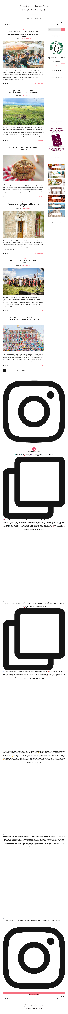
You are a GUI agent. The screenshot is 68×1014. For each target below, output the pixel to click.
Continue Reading (39, 83)
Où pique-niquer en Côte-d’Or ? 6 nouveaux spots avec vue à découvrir (23, 91)
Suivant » (23, 370)
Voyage (13, 22)
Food (9, 22)
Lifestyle (18, 22)
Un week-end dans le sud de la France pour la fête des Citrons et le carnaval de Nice (23, 318)
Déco (28, 22)
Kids (31, 22)
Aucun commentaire (26, 38)
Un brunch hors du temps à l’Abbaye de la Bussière (23, 205)
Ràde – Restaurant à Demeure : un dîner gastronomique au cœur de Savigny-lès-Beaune (23, 34)
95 (17, 370)
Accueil (4, 22)
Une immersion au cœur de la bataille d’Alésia (23, 261)
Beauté (23, 22)
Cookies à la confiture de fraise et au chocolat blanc (23, 148)
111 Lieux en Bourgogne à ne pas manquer (43, 22)
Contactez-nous (7, 24)
